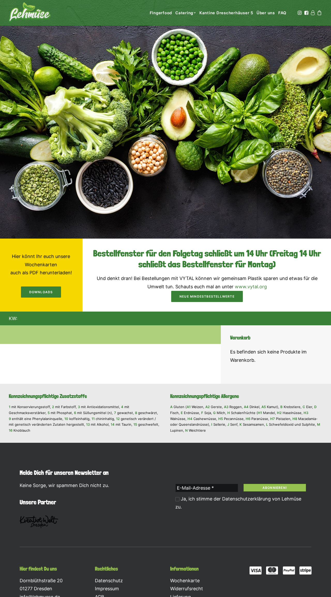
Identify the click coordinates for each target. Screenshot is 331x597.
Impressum (107, 588)
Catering (184, 12)
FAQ (282, 12)
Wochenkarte (185, 580)
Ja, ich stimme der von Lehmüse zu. (238, 503)
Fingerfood (161, 12)
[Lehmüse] (30, 12)
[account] (312, 12)
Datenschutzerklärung (246, 499)
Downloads (41, 292)
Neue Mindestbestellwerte (207, 296)
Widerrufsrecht (186, 588)
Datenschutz (109, 580)
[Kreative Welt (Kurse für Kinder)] (39, 521)
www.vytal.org (251, 286)
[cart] (319, 12)
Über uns (266, 12)
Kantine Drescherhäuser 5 (226, 12)
